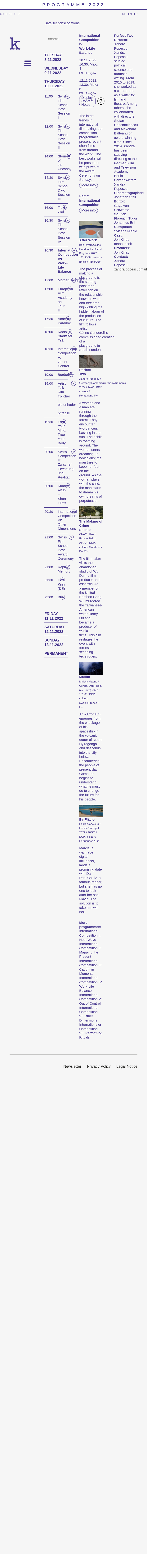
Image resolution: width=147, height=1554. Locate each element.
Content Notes (10, 14)
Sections (58, 23)
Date (48, 23)
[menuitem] (72, 1066)
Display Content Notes (87, 101)
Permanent (56, 653)
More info (88, 185)
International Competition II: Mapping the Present (90, 950)
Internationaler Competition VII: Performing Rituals (90, 1031)
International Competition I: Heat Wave (89, 935)
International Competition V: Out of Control (90, 999)
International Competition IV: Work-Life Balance (91, 984)
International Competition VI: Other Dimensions (88, 1014)
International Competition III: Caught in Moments (90, 967)
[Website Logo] (15, 43)
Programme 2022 (73, 5)
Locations (72, 23)
